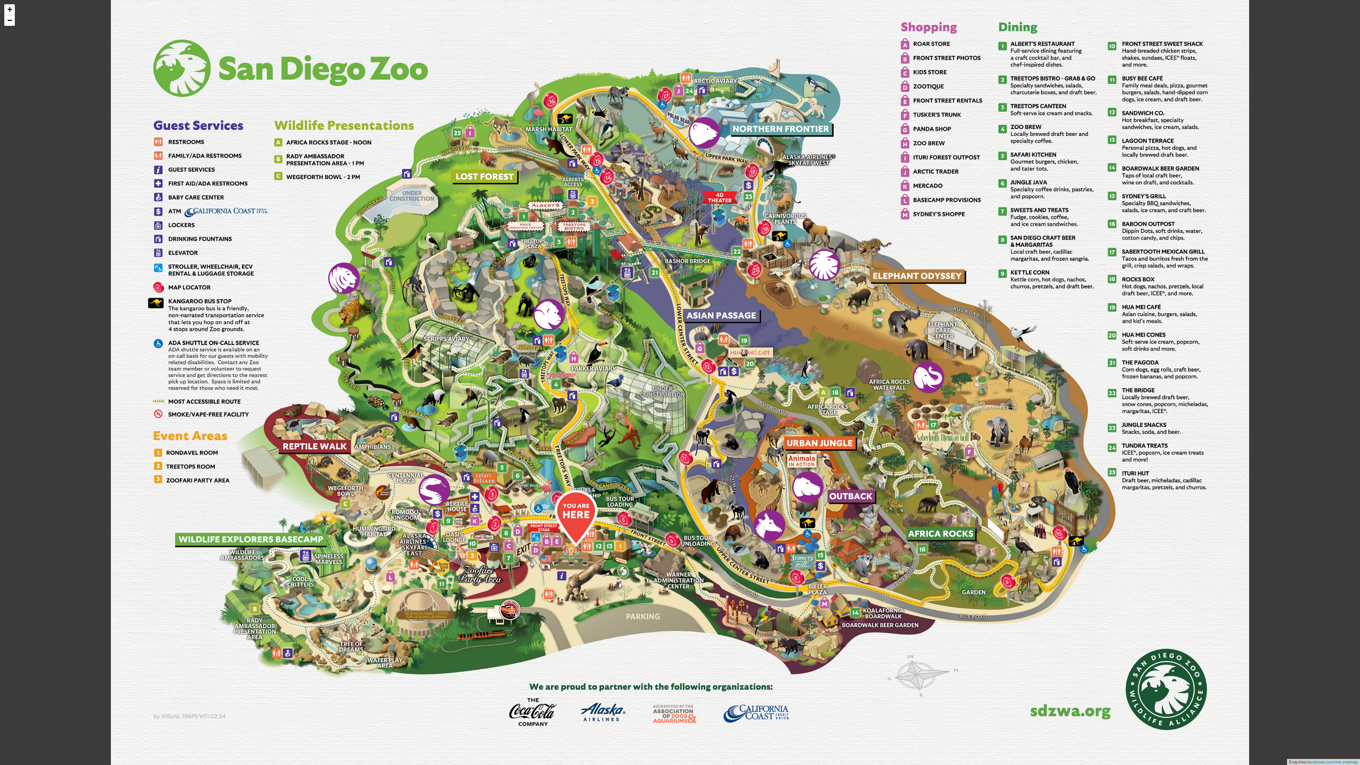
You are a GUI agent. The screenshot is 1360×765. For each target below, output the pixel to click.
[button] (9, 9)
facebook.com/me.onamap (1332, 762)
